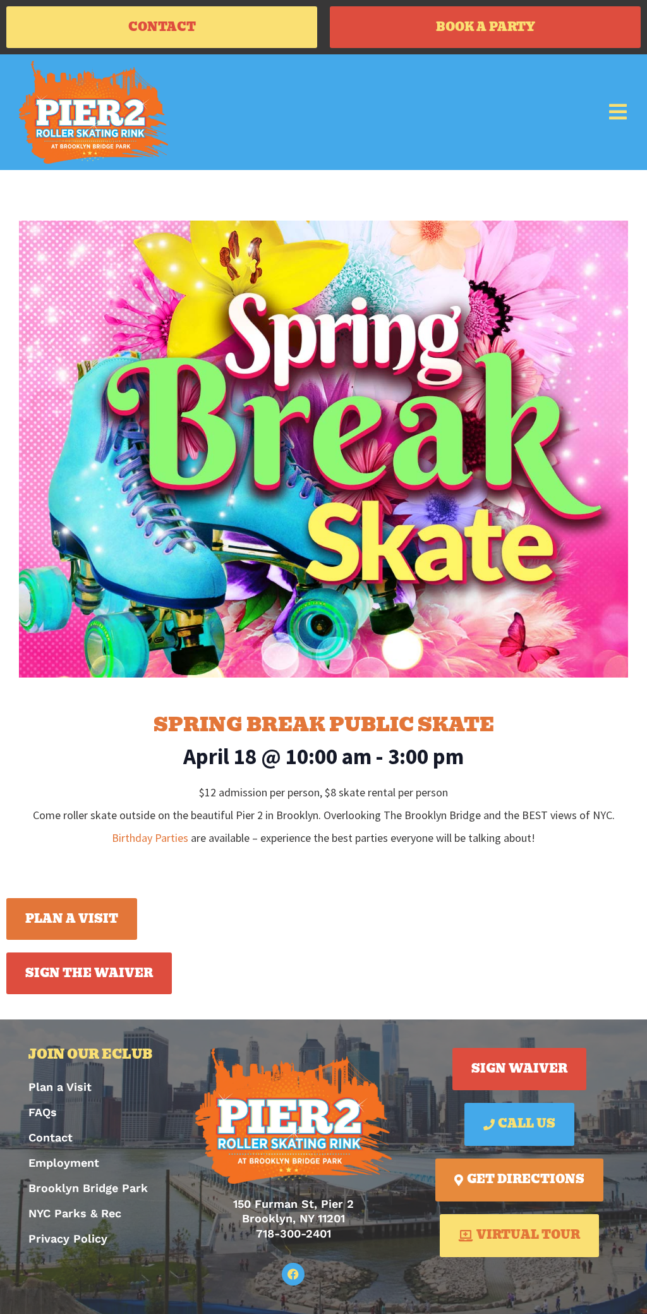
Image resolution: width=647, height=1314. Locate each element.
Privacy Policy (67, 1238)
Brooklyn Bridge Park (88, 1188)
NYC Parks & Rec (74, 1213)
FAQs (42, 1112)
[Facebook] (293, 1274)
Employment (63, 1162)
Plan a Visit (60, 1086)
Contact (50, 1137)
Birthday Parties (150, 837)
